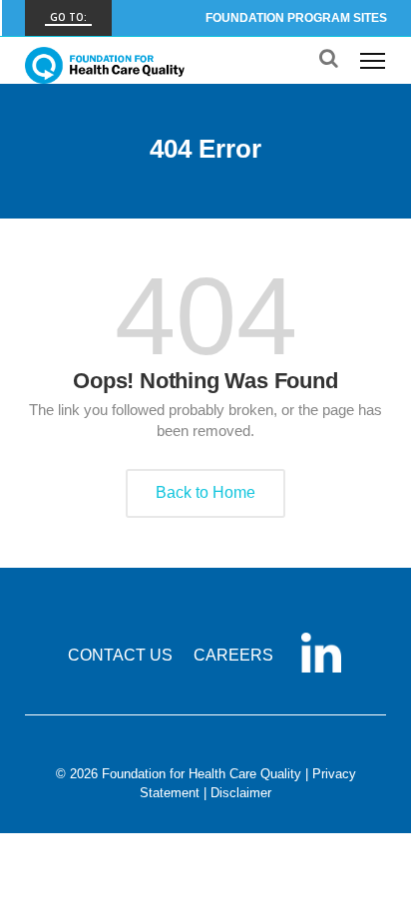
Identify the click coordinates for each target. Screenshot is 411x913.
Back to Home (205, 492)
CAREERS (233, 655)
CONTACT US (120, 655)
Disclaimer (240, 792)
